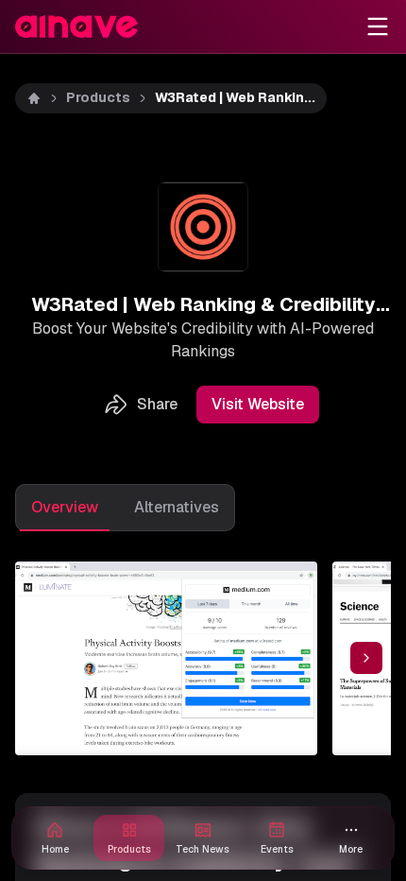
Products (98, 97)
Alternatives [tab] (176, 507)
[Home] (34, 98)
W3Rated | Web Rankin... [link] (235, 97)
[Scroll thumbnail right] (366, 658)
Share (157, 404)
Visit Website (257, 404)
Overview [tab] (64, 507)
